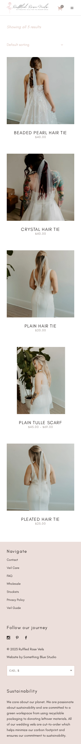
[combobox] (35, 44)
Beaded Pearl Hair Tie (40, 132)
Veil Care (13, 568)
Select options (27, 136)
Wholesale (14, 584)
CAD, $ (14, 670)
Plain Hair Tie (40, 326)
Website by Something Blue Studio (31, 657)
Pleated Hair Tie (40, 519)
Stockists (13, 592)
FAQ (9, 576)
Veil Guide (14, 608)
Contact (12, 560)
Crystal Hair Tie (40, 229)
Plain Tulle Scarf (40, 422)
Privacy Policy (16, 600)
